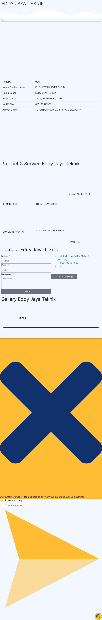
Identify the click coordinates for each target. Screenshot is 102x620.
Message (6, 274)
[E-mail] (5, 332)
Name (4, 256)
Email (4, 265)
